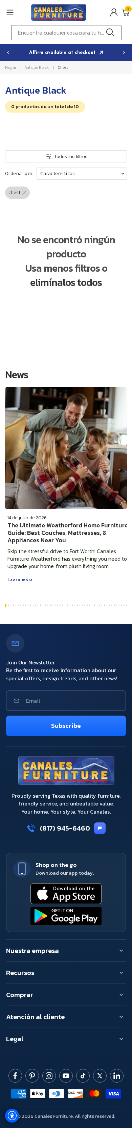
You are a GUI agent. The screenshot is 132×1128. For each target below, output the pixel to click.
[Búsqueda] (112, 32)
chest (63, 67)
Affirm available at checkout (63, 52)
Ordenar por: (19, 173)
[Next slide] (124, 52)
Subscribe (66, 726)
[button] (16, 12)
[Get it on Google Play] (66, 916)
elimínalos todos (66, 282)
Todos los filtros (70, 156)
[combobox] (66, 32)
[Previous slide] (7, 52)
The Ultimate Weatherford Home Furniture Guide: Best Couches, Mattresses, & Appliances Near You (67, 533)
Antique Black (36, 67)
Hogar (10, 67)
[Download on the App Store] (66, 893)
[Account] (113, 12)
